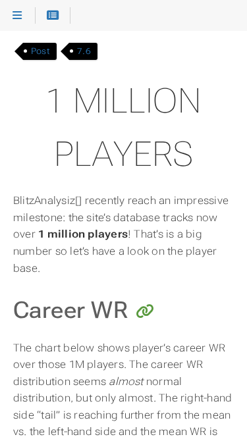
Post (40, 51)
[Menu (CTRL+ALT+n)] (17, 15)
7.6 (84, 51)
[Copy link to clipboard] (145, 312)
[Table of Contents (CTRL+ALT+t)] (53, 15)
